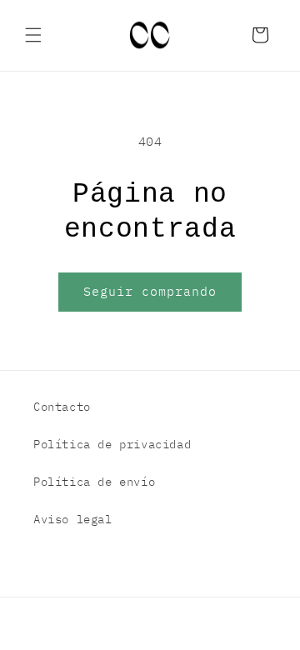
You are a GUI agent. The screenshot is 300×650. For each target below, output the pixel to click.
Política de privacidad (112, 444)
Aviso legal (72, 519)
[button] (33, 35)
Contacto (62, 406)
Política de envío (94, 481)
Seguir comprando (150, 291)
